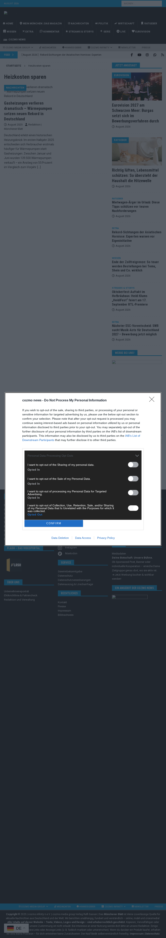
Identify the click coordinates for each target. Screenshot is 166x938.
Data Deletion (60, 537)
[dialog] (83, 469)
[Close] (153, 400)
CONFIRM (53, 523)
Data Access (83, 537)
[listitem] (83, 456)
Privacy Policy (106, 537)
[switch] (133, 464)
